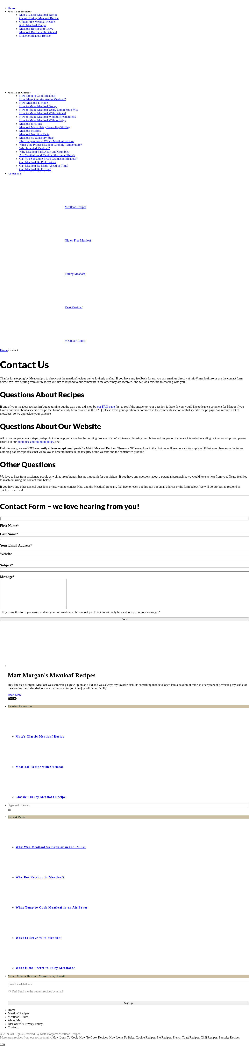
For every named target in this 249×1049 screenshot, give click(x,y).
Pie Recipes (164, 1037)
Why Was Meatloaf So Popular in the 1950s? (51, 847)
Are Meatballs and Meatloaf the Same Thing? (47, 155)
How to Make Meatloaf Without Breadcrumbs (47, 116)
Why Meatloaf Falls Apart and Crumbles (44, 151)
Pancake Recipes (229, 1037)
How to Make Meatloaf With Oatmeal (42, 113)
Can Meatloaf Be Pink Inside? (37, 162)
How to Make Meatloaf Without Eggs (42, 120)
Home (12, 8)
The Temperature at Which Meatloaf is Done (46, 141)
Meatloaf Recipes (75, 207)
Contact (12, 1027)
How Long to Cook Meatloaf (37, 95)
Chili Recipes (209, 1037)
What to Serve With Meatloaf (39, 937)
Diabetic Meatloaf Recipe (35, 35)
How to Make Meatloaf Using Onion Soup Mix (48, 109)
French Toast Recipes (186, 1037)
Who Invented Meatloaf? (34, 148)
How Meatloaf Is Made (33, 102)
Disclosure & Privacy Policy (25, 1023)
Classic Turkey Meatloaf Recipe (39, 18)
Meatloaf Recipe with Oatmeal (38, 32)
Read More (15, 695)
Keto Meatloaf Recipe (32, 25)
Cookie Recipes (145, 1037)
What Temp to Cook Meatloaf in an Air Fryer (52, 907)
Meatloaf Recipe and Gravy (36, 28)
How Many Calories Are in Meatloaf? (42, 99)
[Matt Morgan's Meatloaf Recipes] (18, 275)
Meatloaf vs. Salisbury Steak (36, 137)
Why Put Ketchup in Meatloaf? (40, 877)
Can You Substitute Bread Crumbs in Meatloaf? (48, 158)
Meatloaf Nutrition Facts (34, 134)
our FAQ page (106, 406)
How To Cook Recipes (93, 1037)
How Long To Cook (65, 1037)
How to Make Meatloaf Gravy (38, 106)
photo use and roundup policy (36, 441)
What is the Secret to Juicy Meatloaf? (45, 968)
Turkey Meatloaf (75, 274)
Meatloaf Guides (75, 340)
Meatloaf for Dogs (30, 123)
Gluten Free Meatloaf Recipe (37, 21)
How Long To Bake (121, 1037)
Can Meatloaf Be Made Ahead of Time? (43, 165)
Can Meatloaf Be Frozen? (35, 169)
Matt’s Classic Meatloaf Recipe (38, 14)
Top (2, 1044)
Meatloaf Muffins (30, 130)
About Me (14, 173)
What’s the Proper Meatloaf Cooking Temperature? (50, 144)
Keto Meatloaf (73, 307)
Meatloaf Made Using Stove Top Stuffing (44, 127)
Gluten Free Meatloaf (78, 240)
